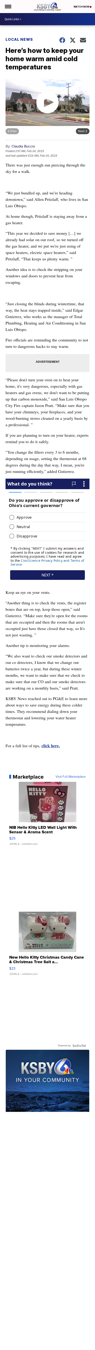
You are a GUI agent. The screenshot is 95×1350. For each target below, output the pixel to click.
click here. (51, 746)
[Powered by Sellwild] (79, 1045)
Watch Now (82, 6)
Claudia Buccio (23, 146)
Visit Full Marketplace (71, 776)
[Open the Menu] (7, 6)
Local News (19, 39)
